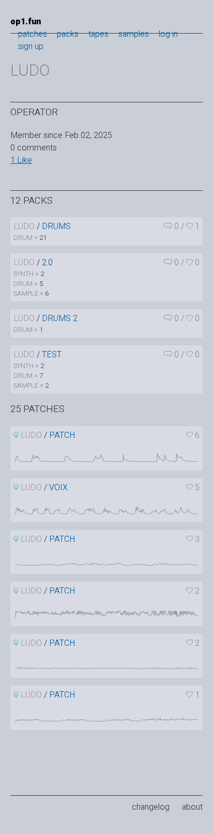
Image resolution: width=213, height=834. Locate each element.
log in (168, 34)
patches (32, 34)
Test (52, 354)
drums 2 (60, 318)
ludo (24, 226)
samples (133, 34)
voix (58, 487)
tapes (98, 34)
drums (56, 226)
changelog (151, 807)
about (192, 807)
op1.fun (25, 22)
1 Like (21, 160)
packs (68, 34)
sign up (30, 46)
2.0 (47, 262)
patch (62, 435)
